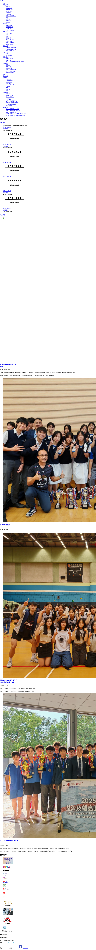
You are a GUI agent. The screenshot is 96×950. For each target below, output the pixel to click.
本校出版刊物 (9, 58)
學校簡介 (8, 6)
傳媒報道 (8, 60)
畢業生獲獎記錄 (10, 50)
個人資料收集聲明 (11, 112)
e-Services (8, 83)
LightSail (8, 98)
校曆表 (8, 19)
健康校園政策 (9, 44)
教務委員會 (9, 25)
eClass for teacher (10, 80)
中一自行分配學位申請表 (12, 109)
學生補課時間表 (10, 72)
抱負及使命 (9, 8)
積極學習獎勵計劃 (11, 47)
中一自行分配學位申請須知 (13, 110)
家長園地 (5, 63)
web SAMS (9, 82)
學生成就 (5, 46)
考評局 (8, 89)
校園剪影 (5, 52)
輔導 (7, 36)
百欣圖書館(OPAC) (11, 104)
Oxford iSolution (10, 97)
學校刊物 (5, 57)
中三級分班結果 (7, 162)
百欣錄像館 (9, 55)
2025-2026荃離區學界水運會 (9, 840)
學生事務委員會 (10, 42)
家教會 (8, 65)
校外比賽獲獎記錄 (11, 49)
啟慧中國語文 (9, 95)
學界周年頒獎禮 (5, 525)
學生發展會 (9, 33)
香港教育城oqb (10, 105)
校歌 (7, 17)
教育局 (8, 87)
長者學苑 (5, 76)
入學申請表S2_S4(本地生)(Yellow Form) (16, 113)
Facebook (25, 948)
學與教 (5, 23)
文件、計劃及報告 (11, 16)
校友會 (5, 74)
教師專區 (8, 79)
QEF (7, 90)
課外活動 (8, 38)
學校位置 (8, 20)
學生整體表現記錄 (11, 71)
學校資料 (5, 4)
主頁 (4, 3)
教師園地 (5, 77)
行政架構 (8, 14)
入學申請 (5, 107)
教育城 (8, 86)
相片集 (8, 54)
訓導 (7, 35)
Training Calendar (10, 84)
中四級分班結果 (7, 176)
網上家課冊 (9, 68)
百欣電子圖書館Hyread (12, 102)
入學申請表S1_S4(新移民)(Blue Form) (15, 115)
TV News (8, 99)
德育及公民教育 (10, 39)
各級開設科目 (9, 27)
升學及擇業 (9, 41)
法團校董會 (9, 11)
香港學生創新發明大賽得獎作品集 (15, 61)
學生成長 (5, 31)
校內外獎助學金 (10, 30)
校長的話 (8, 12)
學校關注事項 (9, 9)
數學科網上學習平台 (11, 101)
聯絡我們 (8, 22)
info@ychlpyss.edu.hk (9, 942)
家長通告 (8, 66)
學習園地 (5, 92)
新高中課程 (9, 28)
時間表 (8, 93)
